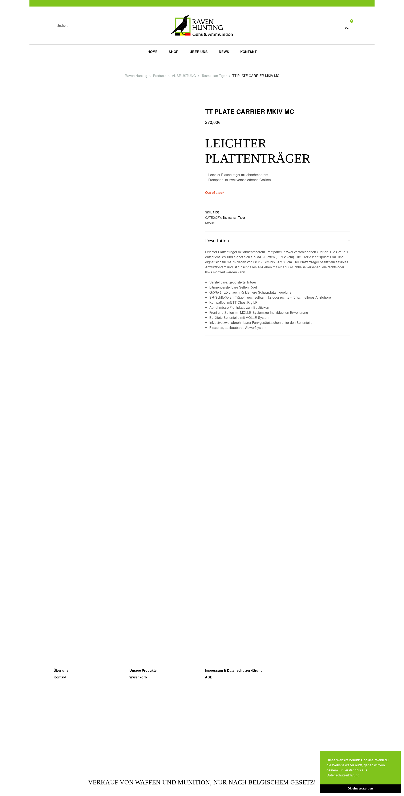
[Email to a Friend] (223, 222)
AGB (209, 677)
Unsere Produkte (143, 670)
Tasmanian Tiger (234, 217)
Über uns (61, 670)
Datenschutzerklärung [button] (343, 775)
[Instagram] (298, 672)
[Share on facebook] (218, 222)
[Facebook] (286, 672)
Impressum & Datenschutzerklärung (234, 670)
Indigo (255, 765)
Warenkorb (138, 677)
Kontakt (60, 677)
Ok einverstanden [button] (360, 788)
